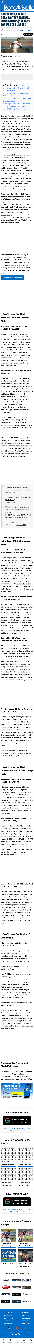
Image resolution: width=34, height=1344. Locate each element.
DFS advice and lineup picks (22, 207)
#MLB (11, 487)
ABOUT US (8, 1321)
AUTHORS (26, 1321)
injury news (11, 212)
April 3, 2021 (21, 525)
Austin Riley (10, 1015)
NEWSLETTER (26, 1315)
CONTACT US (8, 1312)
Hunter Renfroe (7, 550)
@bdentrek (29, 34)
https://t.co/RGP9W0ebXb (22, 515)
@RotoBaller (9, 500)
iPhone (21, 1074)
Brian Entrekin (26, 30)
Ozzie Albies (5, 638)
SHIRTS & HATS (8, 1318)
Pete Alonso (22, 992)
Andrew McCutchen (23, 584)
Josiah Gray (28, 709)
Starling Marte (11, 992)
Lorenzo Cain (6, 586)
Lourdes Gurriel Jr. (8, 884)
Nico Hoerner (15, 355)
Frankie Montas (26, 597)
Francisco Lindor (7, 709)
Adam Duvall (5, 1018)
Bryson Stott (6, 597)
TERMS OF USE (25, 1323)
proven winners (22, 265)
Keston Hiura (18, 750)
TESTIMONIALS (8, 1315)
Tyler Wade (24, 753)
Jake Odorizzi (6, 184)
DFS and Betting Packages (13, 262)
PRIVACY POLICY (8, 1323)
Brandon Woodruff (8, 326)
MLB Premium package (12, 440)
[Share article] (2, 34)
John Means (25, 420)
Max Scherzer (26, 422)
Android (4, 1076)
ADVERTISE (25, 1312)
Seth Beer (7, 126)
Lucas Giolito (17, 417)
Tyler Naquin (6, 818)
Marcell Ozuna (20, 1015)
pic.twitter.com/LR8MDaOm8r (16, 517)
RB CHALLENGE (25, 1318)
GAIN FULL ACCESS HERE (12, 277)
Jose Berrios (6, 371)
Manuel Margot (7, 779)
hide (21, 85)
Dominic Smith (22, 995)
